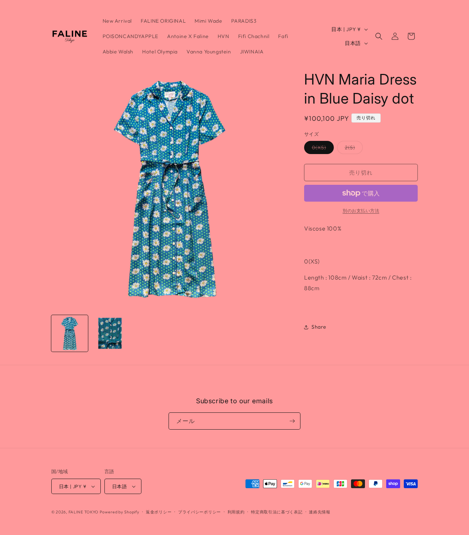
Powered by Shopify (120, 512)
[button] (379, 36)
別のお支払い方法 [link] (361, 210)
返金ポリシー (158, 512)
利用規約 (236, 512)
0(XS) (321, 149)
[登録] (292, 421)
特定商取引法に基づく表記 (276, 512)
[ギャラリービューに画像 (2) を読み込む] (110, 333)
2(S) (352, 149)
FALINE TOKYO (84, 512)
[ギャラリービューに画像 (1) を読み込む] (69, 333)
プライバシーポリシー (199, 512)
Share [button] (318, 326)
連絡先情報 (319, 512)
